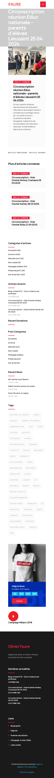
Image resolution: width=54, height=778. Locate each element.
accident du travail (19, 415)
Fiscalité (14, 450)
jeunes (27, 474)
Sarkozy (14, 515)
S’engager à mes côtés (21, 740)
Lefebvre (14, 480)
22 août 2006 (12, 389)
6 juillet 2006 (13, 382)
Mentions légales (27, 772)
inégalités (15, 474)
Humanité (24, 456)
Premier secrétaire (19, 735)
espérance (15, 438)
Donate (19, 601)
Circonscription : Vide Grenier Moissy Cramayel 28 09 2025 (26, 180)
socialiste (27, 515)
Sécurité (30, 521)
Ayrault (13, 421)
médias (36, 486)
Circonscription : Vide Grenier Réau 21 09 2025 (24, 223)
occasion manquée (19, 498)
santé (39, 509)
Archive (11, 254)
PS (42, 503)
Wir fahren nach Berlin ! (18, 379)
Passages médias (15, 266)
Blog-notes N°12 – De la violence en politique (23, 292)
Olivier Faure (16, 503)
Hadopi (26, 450)
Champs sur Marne (31, 421)
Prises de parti (14, 270)
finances (33, 444)
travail (32, 527)
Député (14, 730)
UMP (12, 533)
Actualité (12, 250)
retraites (14, 509)
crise (40, 427)
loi (35, 480)
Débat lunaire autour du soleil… (22, 386)
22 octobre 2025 (14, 306)
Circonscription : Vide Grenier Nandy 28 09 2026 (25, 202)
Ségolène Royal (17, 527)
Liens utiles (16, 745)
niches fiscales (17, 492)
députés (26, 432)
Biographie (15, 726)
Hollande (38, 450)
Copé (31, 427)
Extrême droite (17, 444)
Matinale (14, 486)
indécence (30, 468)
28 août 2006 (12, 396)
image (30, 462)
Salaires (28, 509)
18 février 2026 (13, 297)
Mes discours (14, 258)
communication (17, 427)
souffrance (15, 521)
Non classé (13, 262)
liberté (26, 480)
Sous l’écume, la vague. (18, 393)
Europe (27, 438)
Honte (13, 456)
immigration (15, 468)
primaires (32, 503)
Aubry (36, 415)
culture (14, 432)
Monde (26, 486)
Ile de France (16, 462)
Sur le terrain (22, 82)
